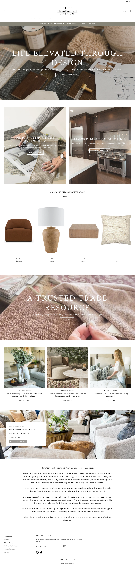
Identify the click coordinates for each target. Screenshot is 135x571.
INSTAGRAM (24, 400)
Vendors (6, 539)
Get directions (18, 441)
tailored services (67, 75)
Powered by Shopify (67, 563)
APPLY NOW (111, 400)
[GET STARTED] (35, 145)
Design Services (34, 18)
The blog (67, 400)
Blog (95, 18)
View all (67, 196)
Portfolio (49, 18)
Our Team (61, 18)
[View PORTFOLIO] (100, 145)
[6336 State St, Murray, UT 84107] (67, 434)
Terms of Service (9, 549)
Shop (70, 18)
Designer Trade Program (11, 546)
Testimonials (8, 536)
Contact (104, 18)
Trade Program (83, 18)
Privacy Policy (8, 543)
